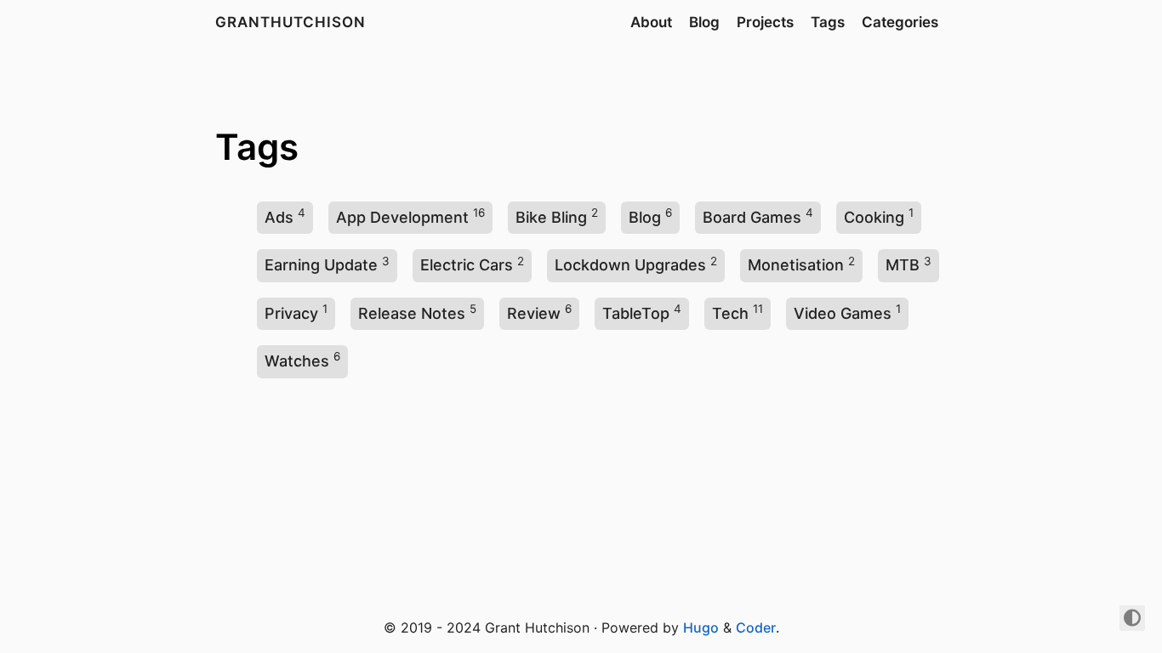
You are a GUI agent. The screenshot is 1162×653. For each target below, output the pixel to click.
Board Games (752, 217)
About (651, 22)
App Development (402, 217)
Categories (900, 22)
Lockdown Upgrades (630, 265)
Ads (279, 217)
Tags (828, 22)
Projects (765, 22)
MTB (903, 265)
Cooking (874, 217)
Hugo (701, 627)
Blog (704, 22)
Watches (297, 361)
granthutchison (290, 22)
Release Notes (411, 313)
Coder (756, 627)
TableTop (635, 313)
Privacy (291, 313)
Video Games (842, 313)
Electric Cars (466, 265)
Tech (730, 313)
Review (534, 313)
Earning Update (321, 265)
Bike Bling (551, 217)
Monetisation (796, 265)
